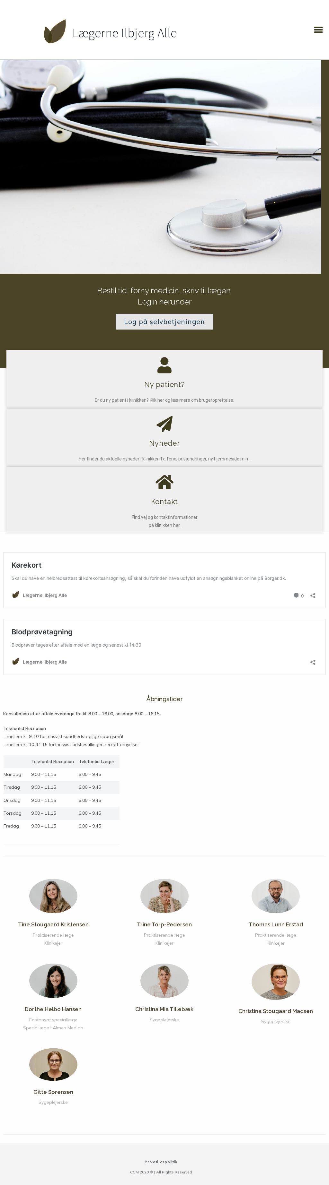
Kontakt (164, 501)
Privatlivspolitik (161, 1161)
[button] (318, 29)
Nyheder (164, 443)
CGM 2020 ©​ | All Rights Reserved (161, 1172)
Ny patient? (164, 384)
